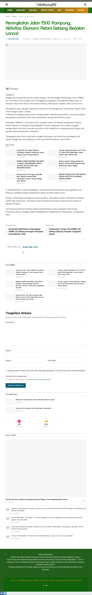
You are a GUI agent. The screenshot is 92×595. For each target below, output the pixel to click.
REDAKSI (45, 569)
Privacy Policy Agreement (17, 376)
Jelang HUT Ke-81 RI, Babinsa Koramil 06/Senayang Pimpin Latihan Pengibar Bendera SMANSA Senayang (45, 562)
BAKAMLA (33, 10)
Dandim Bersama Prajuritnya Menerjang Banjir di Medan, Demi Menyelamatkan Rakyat (37, 499)
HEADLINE (20, 10)
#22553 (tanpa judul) (45, 554)
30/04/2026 (27, 39)
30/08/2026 (21, 157)
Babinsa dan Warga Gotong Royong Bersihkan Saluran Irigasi (35, 399)
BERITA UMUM (47, 10)
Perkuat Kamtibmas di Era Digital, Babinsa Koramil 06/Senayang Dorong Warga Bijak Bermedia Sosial (45, 567)
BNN (59, 10)
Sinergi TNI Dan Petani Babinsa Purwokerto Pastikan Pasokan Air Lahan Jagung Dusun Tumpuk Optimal (30, 152)
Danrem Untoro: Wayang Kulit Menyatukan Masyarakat (33, 408)
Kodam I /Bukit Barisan (26, 16)
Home (8, 16)
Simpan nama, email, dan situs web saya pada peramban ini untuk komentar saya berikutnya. (46, 370)
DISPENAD (69, 10)
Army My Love (13, 39)
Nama (9, 350)
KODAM (81, 10)
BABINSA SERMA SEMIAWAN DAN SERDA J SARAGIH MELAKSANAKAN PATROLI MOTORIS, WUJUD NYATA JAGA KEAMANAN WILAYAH (30, 164)
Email (9, 360)
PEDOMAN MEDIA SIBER (45, 564)
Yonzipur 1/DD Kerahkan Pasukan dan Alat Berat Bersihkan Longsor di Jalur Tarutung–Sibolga (42, 536)
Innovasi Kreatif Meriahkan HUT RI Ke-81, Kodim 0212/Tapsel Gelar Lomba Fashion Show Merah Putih (72, 152)
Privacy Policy (45, 379)
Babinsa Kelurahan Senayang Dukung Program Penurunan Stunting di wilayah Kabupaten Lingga (45, 557)
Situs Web (52, 360)
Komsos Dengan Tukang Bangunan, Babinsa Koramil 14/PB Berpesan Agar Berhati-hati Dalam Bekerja (72, 163)
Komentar (10, 322)
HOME (9, 10)
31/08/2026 (20, 402)
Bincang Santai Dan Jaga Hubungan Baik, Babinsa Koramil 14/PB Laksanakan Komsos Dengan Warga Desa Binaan (29, 177)
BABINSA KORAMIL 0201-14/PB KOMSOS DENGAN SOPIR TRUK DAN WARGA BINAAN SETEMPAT (72, 176)
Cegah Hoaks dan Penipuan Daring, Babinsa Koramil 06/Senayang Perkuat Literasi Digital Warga (41, 559)
